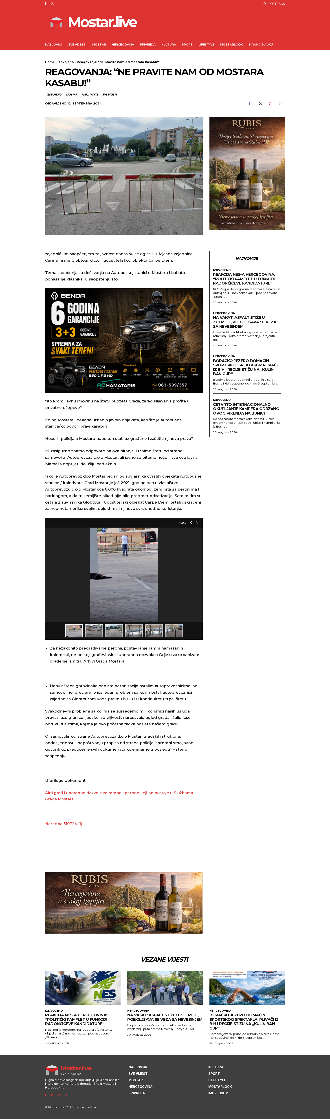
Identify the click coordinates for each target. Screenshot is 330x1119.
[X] (52, 3)
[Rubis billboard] (124, 903)
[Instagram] (52, 1095)
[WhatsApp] (280, 103)
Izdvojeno (66, 62)
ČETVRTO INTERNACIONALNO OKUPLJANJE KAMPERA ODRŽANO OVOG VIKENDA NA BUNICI (246, 408)
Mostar (71, 94)
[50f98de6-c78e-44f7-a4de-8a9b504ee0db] (124, 340)
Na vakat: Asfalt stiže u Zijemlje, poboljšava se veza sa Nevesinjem (244, 321)
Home (50, 62)
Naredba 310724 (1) (63, 823)
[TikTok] (59, 1095)
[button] (273, 4)
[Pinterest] (270, 103)
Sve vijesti (109, 94)
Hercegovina (224, 313)
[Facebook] (45, 3)
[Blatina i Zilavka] (247, 173)
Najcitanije (90, 94)
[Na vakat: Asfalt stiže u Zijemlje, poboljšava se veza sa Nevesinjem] (165, 988)
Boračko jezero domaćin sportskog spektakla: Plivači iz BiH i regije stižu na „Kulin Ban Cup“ (245, 367)
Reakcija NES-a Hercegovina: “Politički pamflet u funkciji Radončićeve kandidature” (244, 278)
